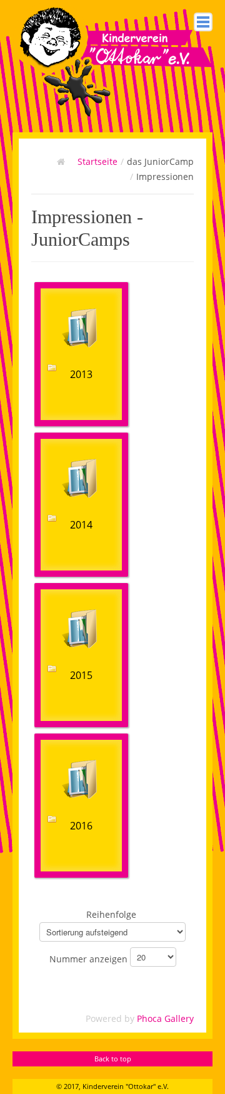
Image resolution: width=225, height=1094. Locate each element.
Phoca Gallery (165, 1018)
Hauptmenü (203, 22)
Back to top (112, 1058)
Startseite (98, 161)
